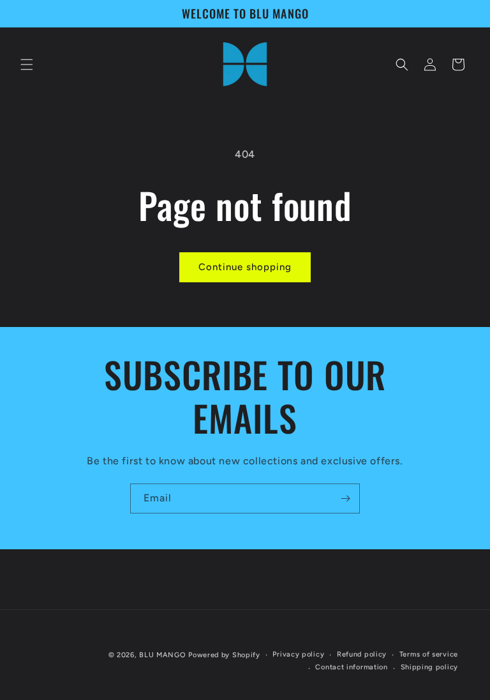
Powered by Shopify (224, 655)
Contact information (351, 667)
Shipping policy (430, 667)
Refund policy (362, 654)
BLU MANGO (162, 655)
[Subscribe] (345, 498)
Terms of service (428, 654)
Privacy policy (298, 654)
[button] (27, 64)
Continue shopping (245, 267)
